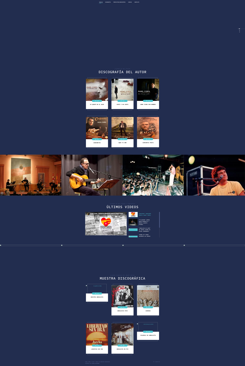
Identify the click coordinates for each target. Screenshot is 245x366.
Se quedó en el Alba (97, 104)
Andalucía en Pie (122, 349)
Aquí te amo (122, 142)
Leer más (122, 37)
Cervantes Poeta (148, 142)
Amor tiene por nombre (148, 104)
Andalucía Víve (122, 311)
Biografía (108, 2)
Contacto (136, 2)
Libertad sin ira (97, 349)
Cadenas (148, 311)
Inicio (101, 2)
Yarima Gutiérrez (95, 363)
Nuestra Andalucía (97, 297)
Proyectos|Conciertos (119, 2)
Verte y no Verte (122, 104)
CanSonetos (97, 142)
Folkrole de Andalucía (148, 335)
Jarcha (130, 2)
